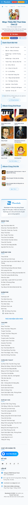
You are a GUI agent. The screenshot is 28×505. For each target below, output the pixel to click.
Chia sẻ (15, 38)
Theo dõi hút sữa (6, 418)
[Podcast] (10, 463)
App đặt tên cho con (7, 247)
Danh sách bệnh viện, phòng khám (11, 392)
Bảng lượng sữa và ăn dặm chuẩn (11, 415)
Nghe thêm (13, 189)
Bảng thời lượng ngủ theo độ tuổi (11, 423)
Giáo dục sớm (5, 277)
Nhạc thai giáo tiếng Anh (8, 328)
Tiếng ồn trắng (5, 439)
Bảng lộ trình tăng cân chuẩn (10, 371)
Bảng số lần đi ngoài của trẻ (9, 427)
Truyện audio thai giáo (7, 338)
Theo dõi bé (4, 256)
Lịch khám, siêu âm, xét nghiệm (10, 375)
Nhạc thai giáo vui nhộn (22, 6)
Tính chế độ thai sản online (9, 240)
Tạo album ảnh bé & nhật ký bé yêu (11, 287)
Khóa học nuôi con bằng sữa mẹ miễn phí (13, 272)
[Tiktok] (14, 463)
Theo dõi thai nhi (6, 242)
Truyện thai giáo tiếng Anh (9, 333)
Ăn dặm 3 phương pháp (8, 282)
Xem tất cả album (13, 161)
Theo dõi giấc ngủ (6, 265)
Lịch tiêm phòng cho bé (8, 430)
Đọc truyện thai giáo (7, 235)
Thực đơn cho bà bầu (7, 237)
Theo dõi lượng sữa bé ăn (8, 411)
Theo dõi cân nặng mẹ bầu (9, 244)
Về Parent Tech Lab (6, 306)
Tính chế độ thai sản (7, 395)
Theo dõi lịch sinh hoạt (8, 259)
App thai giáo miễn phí (7, 225)
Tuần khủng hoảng (6, 435)
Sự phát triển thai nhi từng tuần (10, 364)
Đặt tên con (4, 380)
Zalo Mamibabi (11, 454)
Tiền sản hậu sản (6, 378)
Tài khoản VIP (5, 296)
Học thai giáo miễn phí (7, 348)
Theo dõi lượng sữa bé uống (9, 275)
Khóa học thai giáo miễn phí (9, 228)
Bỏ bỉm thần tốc (9, 313)
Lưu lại (6, 38)
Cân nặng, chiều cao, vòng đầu (10, 406)
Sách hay (3, 308)
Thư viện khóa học (6, 299)
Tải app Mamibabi (15, 100)
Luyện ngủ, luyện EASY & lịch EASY (11, 280)
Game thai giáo (5, 345)
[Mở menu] (26, 2)
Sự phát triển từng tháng (8, 404)
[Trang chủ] (2, 6)
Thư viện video (5, 304)
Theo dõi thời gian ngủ (8, 420)
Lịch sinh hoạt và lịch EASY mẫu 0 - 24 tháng (12, 262)
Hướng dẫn (23, 38)
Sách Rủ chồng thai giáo (8, 355)
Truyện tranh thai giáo (7, 340)
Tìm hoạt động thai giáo (8, 350)
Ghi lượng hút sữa (6, 270)
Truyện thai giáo (6, 331)
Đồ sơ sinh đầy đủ (6, 385)
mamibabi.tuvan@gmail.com (12, 483)
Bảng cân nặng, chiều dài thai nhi (11, 366)
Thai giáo (6, 6)
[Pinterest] (18, 463)
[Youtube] (2, 463)
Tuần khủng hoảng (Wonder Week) (11, 268)
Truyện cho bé (5, 284)
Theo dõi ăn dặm (6, 413)
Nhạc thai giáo (13, 6)
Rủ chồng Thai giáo (10, 311)
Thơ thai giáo (5, 336)
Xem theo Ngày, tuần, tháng (9, 352)
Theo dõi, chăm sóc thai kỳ (9, 230)
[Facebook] (6, 463)
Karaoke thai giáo (6, 343)
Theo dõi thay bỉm (6, 425)
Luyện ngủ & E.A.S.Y (7, 437)
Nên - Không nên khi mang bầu (10, 383)
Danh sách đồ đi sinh (7, 387)
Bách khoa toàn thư (7, 301)
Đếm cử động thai (6, 390)
